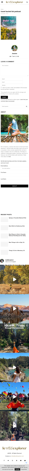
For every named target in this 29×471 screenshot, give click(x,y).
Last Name (3, 179)
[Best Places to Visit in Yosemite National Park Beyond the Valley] (4, 236)
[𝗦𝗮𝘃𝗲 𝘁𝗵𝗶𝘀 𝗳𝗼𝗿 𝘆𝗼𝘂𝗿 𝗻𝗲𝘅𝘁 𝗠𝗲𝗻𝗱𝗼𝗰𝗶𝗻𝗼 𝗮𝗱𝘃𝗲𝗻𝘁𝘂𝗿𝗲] (14, 367)
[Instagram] (12, 460)
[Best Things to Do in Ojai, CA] (4, 244)
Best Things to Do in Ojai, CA (16, 242)
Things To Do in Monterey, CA (17, 250)
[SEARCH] (26, 106)
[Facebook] (4, 460)
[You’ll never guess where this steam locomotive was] (14, 426)
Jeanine (3, 13)
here (10, 156)
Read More (24, 469)
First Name (3, 172)
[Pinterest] (16, 460)
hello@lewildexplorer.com (17, 456)
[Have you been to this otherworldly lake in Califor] (14, 308)
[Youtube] (21, 460)
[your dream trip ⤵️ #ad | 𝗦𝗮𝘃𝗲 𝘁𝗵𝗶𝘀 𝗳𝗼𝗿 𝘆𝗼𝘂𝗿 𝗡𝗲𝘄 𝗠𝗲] (14, 396)
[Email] (25, 460)
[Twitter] (8, 460)
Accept (17, 469)
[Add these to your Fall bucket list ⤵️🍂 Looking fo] (14, 279)
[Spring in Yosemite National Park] (4, 219)
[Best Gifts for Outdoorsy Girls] (4, 227)
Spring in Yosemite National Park (17, 217)
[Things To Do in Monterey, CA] (4, 252)
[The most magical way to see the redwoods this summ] (14, 338)
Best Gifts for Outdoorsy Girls (17, 226)
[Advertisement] (12, 200)
